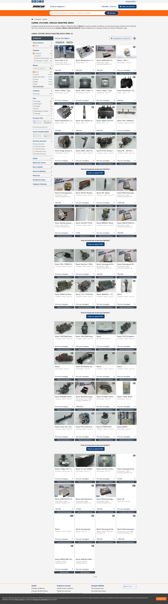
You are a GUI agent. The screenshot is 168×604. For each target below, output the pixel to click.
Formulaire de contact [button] (98, 591)
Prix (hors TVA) (38, 118)
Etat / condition (38, 167)
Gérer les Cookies (19, 599)
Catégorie (36, 50)
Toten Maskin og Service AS (85, 542)
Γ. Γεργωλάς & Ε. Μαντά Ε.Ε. (126, 512)
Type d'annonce (38, 43)
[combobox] (124, 586)
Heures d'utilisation (39, 171)
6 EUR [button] (78, 233)
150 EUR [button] (58, 509)
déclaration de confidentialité (40, 599)
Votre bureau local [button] (97, 588)
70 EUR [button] (119, 479)
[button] (42, 38)
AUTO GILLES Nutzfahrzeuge (105, 73)
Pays (34, 98)
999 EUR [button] (58, 70)
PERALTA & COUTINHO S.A (126, 73)
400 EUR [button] (120, 233)
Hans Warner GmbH (64, 73)
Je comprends (161, 598)
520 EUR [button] (79, 70)
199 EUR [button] (99, 274)
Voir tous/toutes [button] (38, 86)
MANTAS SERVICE (64, 572)
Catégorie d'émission (40, 184)
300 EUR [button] (79, 130)
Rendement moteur (39, 180)
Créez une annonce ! (128, 7)
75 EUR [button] (78, 509)
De (33, 134)
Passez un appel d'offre (95, 173)
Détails (35, 158)
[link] (64, 51)
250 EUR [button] (58, 203)
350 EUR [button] (120, 274)
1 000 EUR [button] (120, 203)
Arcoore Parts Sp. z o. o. (85, 73)
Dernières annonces (39, 141)
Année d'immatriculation (41, 131)
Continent (36, 91)
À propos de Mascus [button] (38, 588)
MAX (45, 120)
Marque (35, 65)
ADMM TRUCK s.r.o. (85, 236)
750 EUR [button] (99, 509)
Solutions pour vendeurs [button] (65, 588)
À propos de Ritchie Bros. (39, 591)
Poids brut (36, 175)
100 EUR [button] (99, 70)
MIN (34, 120)
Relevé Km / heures (39, 162)
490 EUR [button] (120, 100)
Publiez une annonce (64, 591)
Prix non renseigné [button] (123, 70)
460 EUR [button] (99, 130)
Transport (38, 19)
